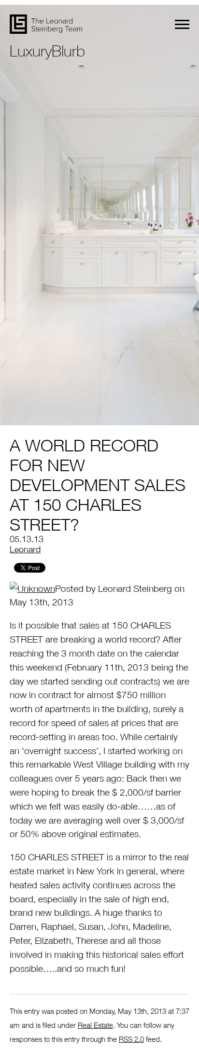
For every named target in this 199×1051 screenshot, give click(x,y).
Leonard (25, 549)
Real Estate (95, 1025)
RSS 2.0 (131, 1039)
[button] (182, 24)
